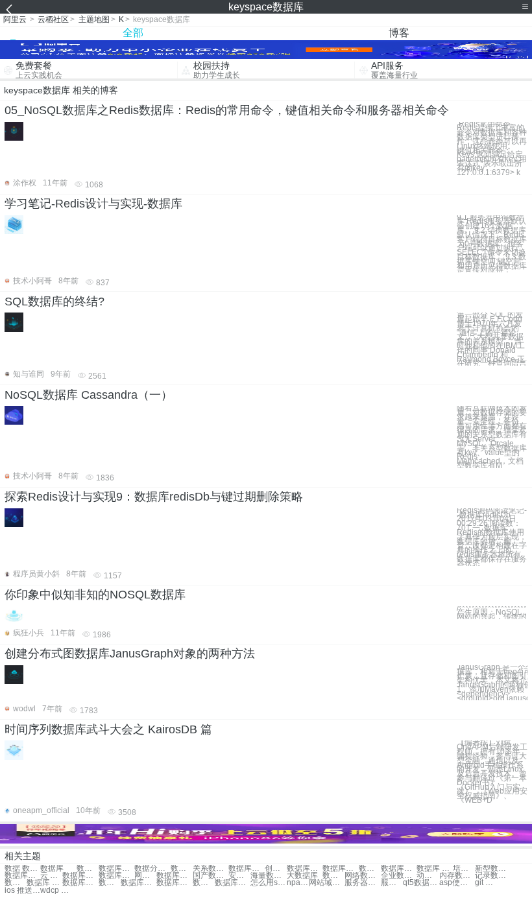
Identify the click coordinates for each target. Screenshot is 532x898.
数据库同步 (138, 882)
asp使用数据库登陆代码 (457, 882)
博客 (399, 32)
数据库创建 (246, 868)
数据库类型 (110, 882)
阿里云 (15, 19)
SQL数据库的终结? (54, 301)
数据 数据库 (22, 868)
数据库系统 (174, 875)
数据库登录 (80, 882)
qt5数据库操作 (421, 882)
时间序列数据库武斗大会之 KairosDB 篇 (108, 729)
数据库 (52, 868)
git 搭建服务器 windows (486, 882)
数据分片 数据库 (152, 868)
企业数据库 (399, 875)
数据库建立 (22, 875)
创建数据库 (276, 868)
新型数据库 (493, 868)
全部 (133, 32)
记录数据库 (493, 875)
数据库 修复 (44, 882)
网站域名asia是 (327, 882)
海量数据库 (268, 875)
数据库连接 (340, 868)
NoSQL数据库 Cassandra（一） (89, 394)
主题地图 (94, 19)
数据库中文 (232, 882)
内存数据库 (457, 875)
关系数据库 (210, 868)
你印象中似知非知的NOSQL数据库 (95, 594)
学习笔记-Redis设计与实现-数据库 (93, 203)
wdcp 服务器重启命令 (58, 890)
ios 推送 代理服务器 (22, 890)
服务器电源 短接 (392, 882)
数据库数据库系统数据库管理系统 (88, 868)
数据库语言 (204, 882)
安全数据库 (239, 875)
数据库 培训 (434, 868)
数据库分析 (116, 875)
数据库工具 (16, 882)
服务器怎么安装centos (362, 882)
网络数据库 (362, 875)
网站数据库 (145, 875)
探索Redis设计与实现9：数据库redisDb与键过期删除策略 (154, 496)
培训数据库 (464, 868)
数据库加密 (333, 875)
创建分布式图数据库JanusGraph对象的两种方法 (130, 653)
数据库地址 (80, 875)
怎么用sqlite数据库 (268, 882)
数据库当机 (370, 868)
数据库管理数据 (182, 868)
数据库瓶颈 (304, 868)
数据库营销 (174, 882)
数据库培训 (399, 868)
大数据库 (302, 875)
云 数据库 (51, 875)
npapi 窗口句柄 (298, 882)
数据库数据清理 (116, 868)
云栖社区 (53, 19)
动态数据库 (428, 875)
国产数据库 (210, 875)
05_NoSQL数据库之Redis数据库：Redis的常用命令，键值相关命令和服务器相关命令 (227, 110)
